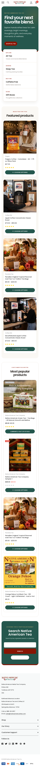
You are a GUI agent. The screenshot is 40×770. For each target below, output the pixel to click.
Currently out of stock (20, 432)
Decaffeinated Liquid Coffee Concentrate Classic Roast (15, 337)
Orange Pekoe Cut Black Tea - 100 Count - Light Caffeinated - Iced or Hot (20, 595)
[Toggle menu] (3, 2)
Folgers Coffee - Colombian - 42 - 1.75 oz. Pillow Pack (19, 160)
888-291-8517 (11, 711)
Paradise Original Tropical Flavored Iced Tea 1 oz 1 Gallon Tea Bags (18, 278)
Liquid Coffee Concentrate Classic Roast (18, 219)
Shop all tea (11, 44)
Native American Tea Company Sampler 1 (17, 478)
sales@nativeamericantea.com (16, 714)
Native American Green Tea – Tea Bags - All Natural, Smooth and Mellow (20, 419)
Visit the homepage (20, 658)
